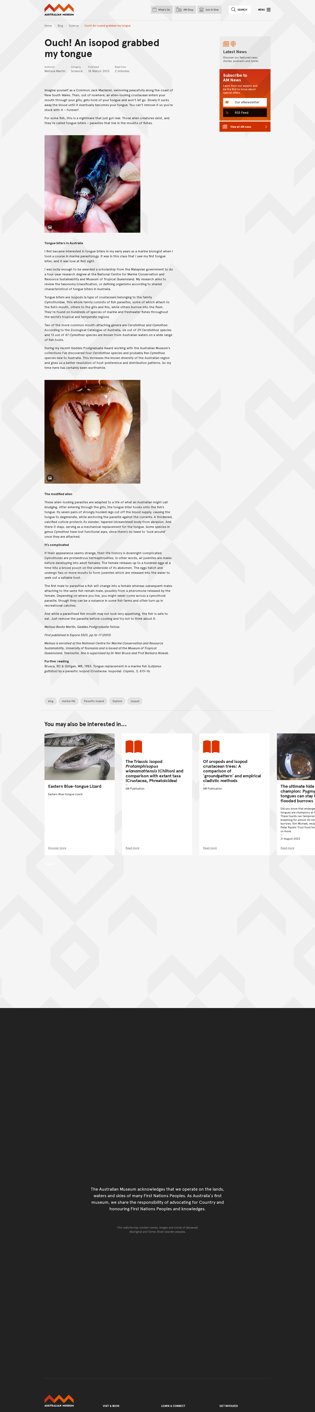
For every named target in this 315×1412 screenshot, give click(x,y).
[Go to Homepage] (70, 1401)
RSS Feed (241, 112)
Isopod (135, 701)
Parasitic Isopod (94, 701)
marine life (68, 701)
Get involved (228, 1406)
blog (50, 701)
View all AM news (240, 126)
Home (48, 25)
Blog (61, 25)
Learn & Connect (173, 1406)
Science (74, 25)
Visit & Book (111, 1406)
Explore (117, 701)
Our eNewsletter (246, 102)
